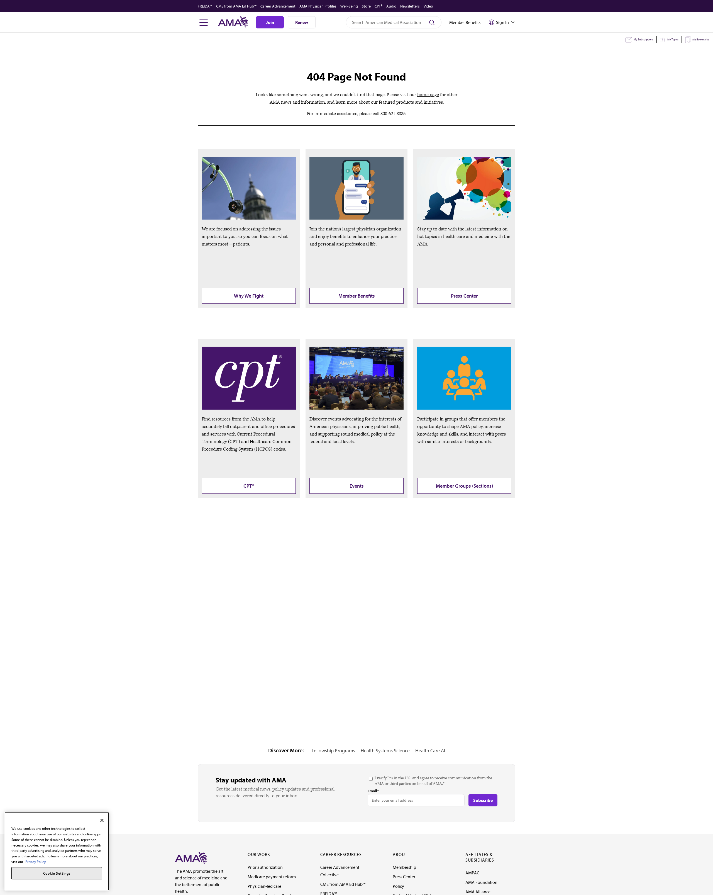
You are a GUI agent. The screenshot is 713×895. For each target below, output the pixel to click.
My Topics (672, 39)
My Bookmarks (700, 39)
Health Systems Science (385, 750)
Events (357, 486)
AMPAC (472, 872)
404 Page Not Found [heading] (356, 76)
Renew (301, 22)
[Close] (102, 820)
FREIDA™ (205, 6)
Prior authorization (265, 867)
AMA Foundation (481, 882)
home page (428, 95)
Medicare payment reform (272, 876)
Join (270, 22)
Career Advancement (278, 6)
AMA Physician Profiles (317, 6)
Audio (391, 6)
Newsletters (410, 6)
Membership (404, 867)
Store (366, 6)
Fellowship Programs (333, 750)
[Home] (191, 858)
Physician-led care (264, 886)
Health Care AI (430, 750)
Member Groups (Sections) (464, 486)
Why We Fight (248, 296)
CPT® (378, 6)
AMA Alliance (477, 891)
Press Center (464, 296)
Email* (373, 790)
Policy (398, 886)
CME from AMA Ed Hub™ (236, 6)
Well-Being (349, 6)
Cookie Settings (56, 873)
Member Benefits (356, 296)
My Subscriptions (643, 39)
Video (428, 6)
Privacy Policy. (35, 861)
